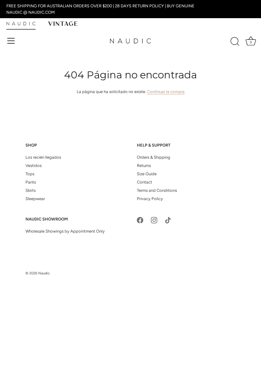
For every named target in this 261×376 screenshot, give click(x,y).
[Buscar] (235, 42)
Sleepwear (35, 198)
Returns (144, 165)
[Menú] (11, 41)
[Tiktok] (168, 219)
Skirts (30, 190)
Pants (30, 182)
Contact (144, 182)
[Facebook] (140, 219)
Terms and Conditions (157, 190)
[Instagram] (154, 219)
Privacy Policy (150, 198)
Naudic (44, 273)
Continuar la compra (166, 91)
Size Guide (147, 173)
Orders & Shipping (153, 157)
